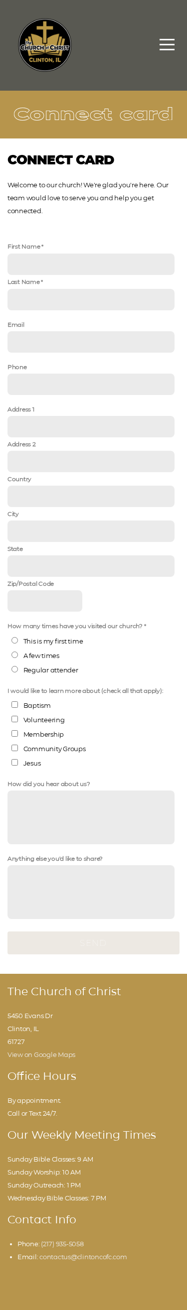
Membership (43, 734)
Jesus (32, 763)
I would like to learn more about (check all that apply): (85, 690)
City (13, 514)
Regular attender (50, 670)
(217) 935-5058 (62, 1244)
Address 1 (20, 409)
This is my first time (53, 641)
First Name (23, 246)
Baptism (37, 705)
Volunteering (44, 720)
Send (93, 943)
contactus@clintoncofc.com (83, 1257)
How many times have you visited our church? (75, 626)
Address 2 (21, 444)
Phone (17, 367)
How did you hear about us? (48, 784)
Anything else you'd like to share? (55, 858)
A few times (41, 655)
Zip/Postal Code (30, 583)
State (15, 548)
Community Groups (54, 749)
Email (15, 324)
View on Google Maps (41, 1054)
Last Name (23, 281)
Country (19, 479)
